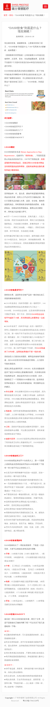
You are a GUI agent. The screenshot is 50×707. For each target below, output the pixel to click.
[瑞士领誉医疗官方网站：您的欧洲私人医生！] (14, 5)
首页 (5, 15)
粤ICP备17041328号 (31, 701)
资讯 (11, 15)
